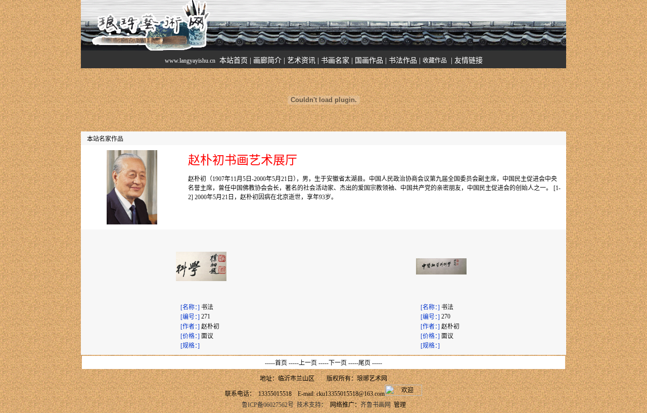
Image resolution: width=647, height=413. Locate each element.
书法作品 (403, 60)
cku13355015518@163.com (350, 393)
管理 (400, 404)
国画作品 (369, 60)
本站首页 (233, 60)
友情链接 (468, 60)
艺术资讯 (301, 60)
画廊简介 (267, 60)
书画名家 (335, 60)
